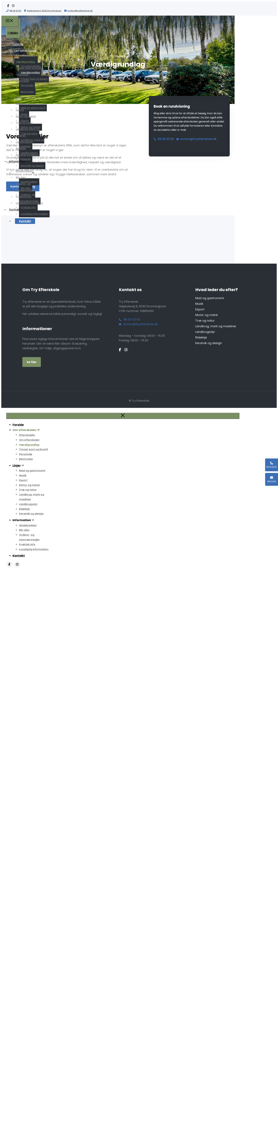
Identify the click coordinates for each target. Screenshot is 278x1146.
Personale (22, 74)
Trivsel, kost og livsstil (29, 68)
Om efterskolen (26, 55)
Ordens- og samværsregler (24, 187)
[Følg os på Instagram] (13, 6)
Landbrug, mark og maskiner (26, 132)
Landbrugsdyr (24, 142)
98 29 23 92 (15, 10)
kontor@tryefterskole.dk (80, 10)
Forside (13, 33)
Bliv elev (21, 177)
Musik (19, 103)
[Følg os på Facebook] (8, 6)
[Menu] (10, 21)
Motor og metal (26, 116)
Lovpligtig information (29, 203)
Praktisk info (23, 197)
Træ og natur (24, 123)
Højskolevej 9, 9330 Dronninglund (44, 10)
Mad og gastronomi (28, 97)
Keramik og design (27, 155)
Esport (20, 110)
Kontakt (25, 221)
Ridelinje (21, 148)
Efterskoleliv (23, 49)
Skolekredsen (24, 171)
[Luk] (122, 416)
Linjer (12, 87)
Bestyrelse (22, 81)
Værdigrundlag (25, 62)
